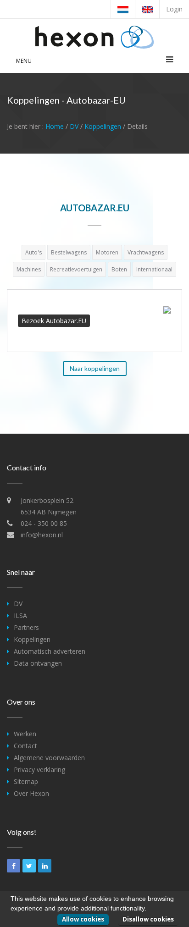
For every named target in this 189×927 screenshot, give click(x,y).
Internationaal (154, 269)
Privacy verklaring (39, 769)
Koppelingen (102, 126)
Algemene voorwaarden (49, 757)
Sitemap (26, 781)
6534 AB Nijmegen (49, 512)
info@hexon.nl (42, 534)
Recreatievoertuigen (76, 269)
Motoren (107, 252)
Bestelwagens (69, 252)
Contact (25, 745)
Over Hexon (31, 793)
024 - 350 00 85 (44, 523)
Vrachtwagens (146, 252)
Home (54, 126)
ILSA (20, 615)
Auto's (33, 252)
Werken (25, 733)
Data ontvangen (38, 663)
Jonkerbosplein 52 (47, 500)
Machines (29, 269)
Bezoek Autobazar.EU (54, 320)
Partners (26, 627)
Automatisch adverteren (49, 651)
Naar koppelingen (95, 368)
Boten (119, 269)
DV (74, 126)
